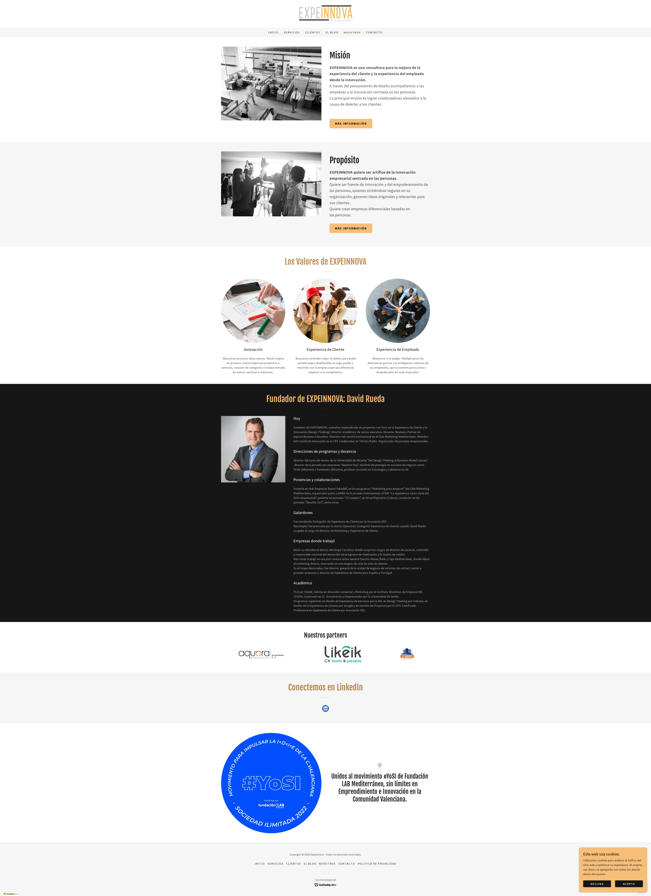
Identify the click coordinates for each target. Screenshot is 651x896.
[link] (325, 13)
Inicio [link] (273, 32)
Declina (597, 883)
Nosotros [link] (352, 32)
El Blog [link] (332, 32)
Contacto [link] (374, 32)
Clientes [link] (312, 32)
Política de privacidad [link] (377, 863)
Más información (351, 123)
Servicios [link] (292, 32)
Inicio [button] (260, 863)
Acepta (629, 883)
